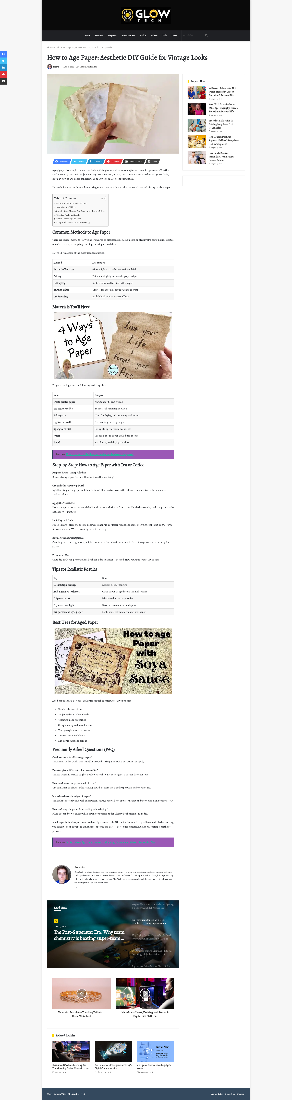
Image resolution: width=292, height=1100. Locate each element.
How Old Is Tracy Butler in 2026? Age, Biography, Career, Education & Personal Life (223, 108)
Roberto (56, 66)
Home (87, 35)
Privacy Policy (217, 1093)
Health (143, 35)
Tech (164, 35)
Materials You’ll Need (66, 207)
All (58, 47)
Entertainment (128, 35)
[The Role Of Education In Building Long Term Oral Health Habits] (197, 125)
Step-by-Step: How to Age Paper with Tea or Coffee (80, 211)
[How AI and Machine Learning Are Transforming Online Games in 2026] (71, 1051)
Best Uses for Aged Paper (68, 218)
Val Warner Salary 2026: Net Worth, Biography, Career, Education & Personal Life (222, 92)
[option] (113, 934)
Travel (174, 35)
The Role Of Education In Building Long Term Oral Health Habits (221, 124)
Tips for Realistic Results (68, 214)
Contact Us (230, 1093)
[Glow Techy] (146, 15)
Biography (112, 35)
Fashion (154, 35)
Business (99, 35)
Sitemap (240, 1093)
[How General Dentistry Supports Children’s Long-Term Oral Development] (197, 141)
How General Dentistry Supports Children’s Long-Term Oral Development (224, 140)
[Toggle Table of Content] (101, 198)
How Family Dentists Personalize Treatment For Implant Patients (221, 157)
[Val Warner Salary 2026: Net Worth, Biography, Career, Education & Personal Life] (197, 92)
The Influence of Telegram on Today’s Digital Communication (113, 1066)
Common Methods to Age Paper (71, 203)
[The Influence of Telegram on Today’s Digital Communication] (113, 1051)
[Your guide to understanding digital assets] (155, 1051)
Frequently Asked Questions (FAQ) (73, 222)
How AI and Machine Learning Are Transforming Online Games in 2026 (70, 1066)
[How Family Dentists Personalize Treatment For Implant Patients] (197, 157)
